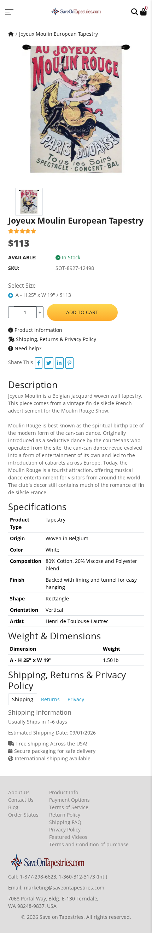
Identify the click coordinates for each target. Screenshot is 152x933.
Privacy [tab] (76, 699)
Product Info (63, 792)
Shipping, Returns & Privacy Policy (55, 339)
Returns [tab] (50, 699)
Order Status (23, 814)
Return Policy (64, 814)
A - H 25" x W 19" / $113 (43, 295)
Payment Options (69, 799)
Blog (13, 807)
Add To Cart (82, 312)
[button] (134, 11)
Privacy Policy (65, 829)
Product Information (37, 330)
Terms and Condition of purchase (89, 844)
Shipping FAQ (65, 822)
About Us (19, 792)
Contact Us (21, 799)
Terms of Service (68, 807)
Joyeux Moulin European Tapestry (58, 33)
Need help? (27, 348)
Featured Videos (68, 837)
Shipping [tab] (22, 699)
